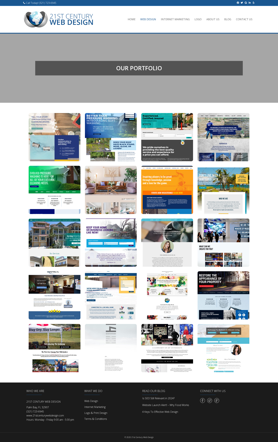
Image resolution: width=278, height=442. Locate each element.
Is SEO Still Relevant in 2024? (158, 398)
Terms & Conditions (95, 419)
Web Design (148, 19)
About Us (212, 19)
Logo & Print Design (95, 413)
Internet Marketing (175, 19)
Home (131, 19)
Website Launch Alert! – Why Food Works (165, 405)
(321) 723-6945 (47, 3)
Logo (198, 19)
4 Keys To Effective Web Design (160, 412)
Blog (227, 19)
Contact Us (244, 19)
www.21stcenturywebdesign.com (45, 415)
